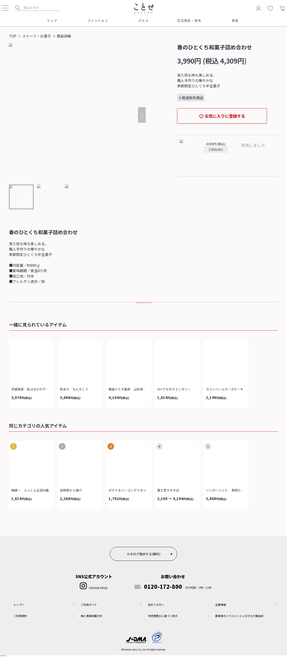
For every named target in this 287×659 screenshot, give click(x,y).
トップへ (18, 604)
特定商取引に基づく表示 (163, 616)
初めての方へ (156, 604)
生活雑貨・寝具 (189, 20)
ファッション (97, 20)
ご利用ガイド (89, 604)
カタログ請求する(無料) (143, 554)
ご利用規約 (20, 616)
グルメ (143, 20)
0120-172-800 (163, 586)
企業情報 (220, 604)
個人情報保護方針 (91, 616)
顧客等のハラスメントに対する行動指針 (239, 616)
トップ (52, 20)
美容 (235, 20)
